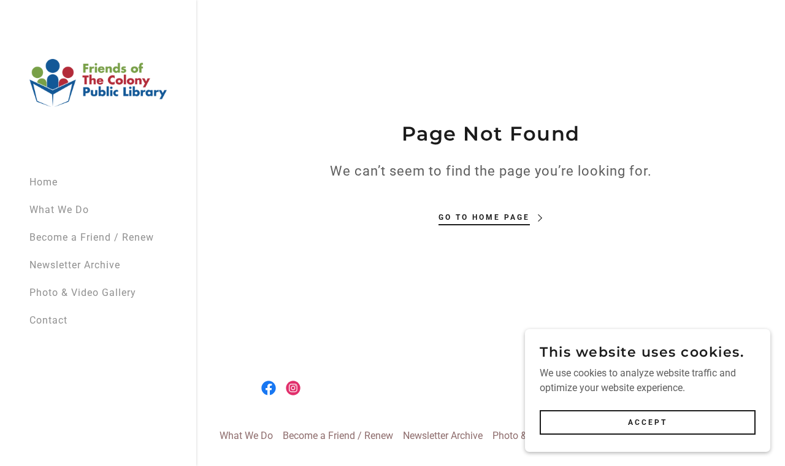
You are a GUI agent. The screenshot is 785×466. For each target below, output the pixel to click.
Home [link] (43, 182)
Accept (647, 421)
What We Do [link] (59, 210)
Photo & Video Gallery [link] (82, 292)
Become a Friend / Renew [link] (91, 237)
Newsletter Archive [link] (74, 265)
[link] (98, 82)
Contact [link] (48, 320)
